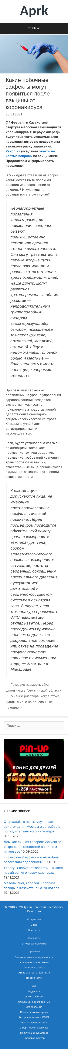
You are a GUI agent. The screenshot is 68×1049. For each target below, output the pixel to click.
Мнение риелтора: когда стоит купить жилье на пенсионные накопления (32, 701)
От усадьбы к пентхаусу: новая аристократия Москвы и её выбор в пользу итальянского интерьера (32, 826)
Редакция (34, 991)
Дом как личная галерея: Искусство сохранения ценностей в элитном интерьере (32, 846)
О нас (34, 924)
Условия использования (34, 962)
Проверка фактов (34, 1038)
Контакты (34, 930)
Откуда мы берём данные (34, 1001)
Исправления (34, 1006)
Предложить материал (34, 1012)
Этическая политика (34, 943)
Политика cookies (34, 967)
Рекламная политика (34, 1022)
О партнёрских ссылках (34, 1027)
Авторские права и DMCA (34, 1017)
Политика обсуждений (34, 1032)
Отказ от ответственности (34, 972)
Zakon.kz (13, 151)
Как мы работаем (34, 996)
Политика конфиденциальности (34, 957)
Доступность (34, 977)
